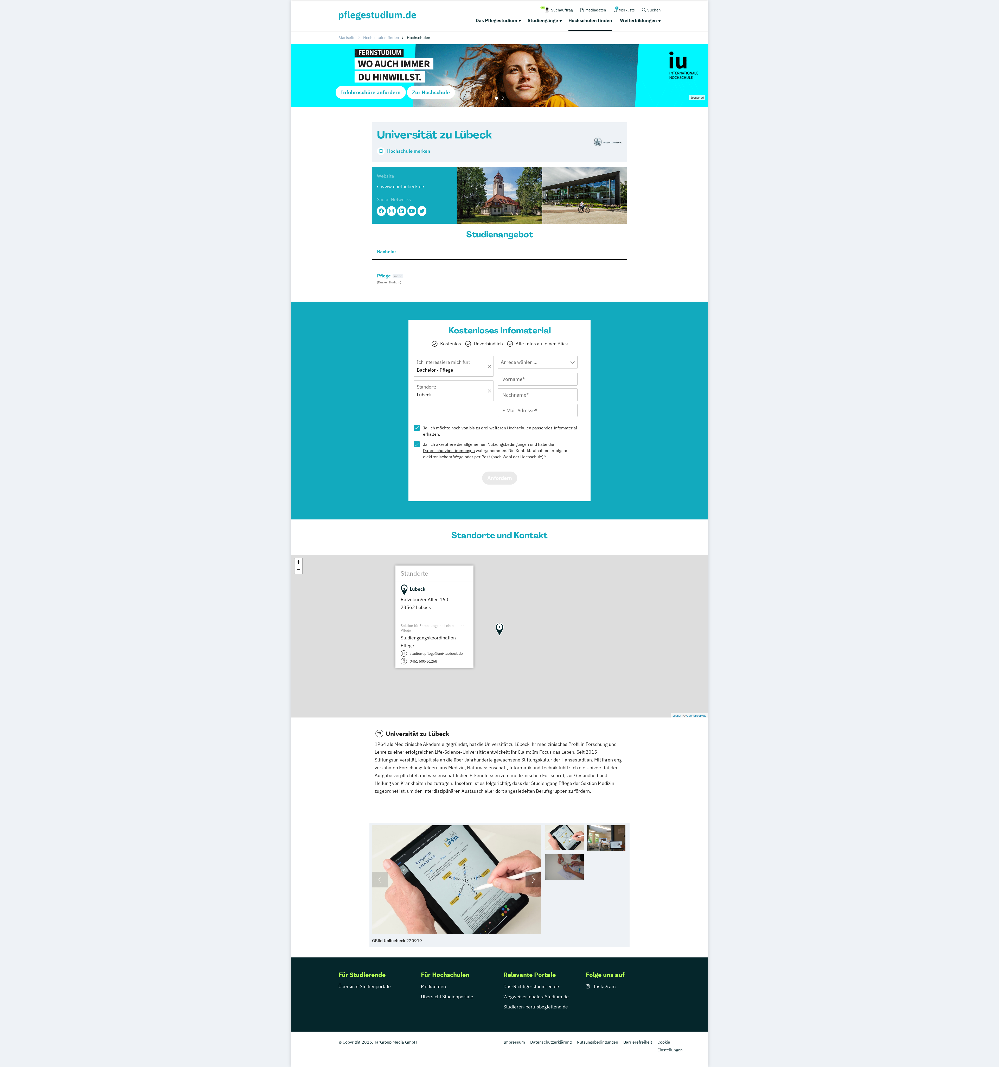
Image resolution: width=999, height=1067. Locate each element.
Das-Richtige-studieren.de (531, 986)
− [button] (298, 570)
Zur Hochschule (431, 92)
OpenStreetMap (696, 715)
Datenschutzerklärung (551, 1042)
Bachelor (386, 252)
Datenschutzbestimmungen (449, 450)
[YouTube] (411, 211)
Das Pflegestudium (496, 20)
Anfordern (499, 477)
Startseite (346, 37)
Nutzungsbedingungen (508, 444)
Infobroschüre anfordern (371, 92)
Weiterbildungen (638, 20)
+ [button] (298, 562)
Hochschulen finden (590, 20)
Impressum (514, 1042)
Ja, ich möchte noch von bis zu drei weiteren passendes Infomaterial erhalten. (500, 431)
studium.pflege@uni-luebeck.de (436, 653)
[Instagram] (391, 211)
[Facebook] (381, 211)
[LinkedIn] (401, 211)
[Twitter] (422, 211)
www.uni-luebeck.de (402, 186)
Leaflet (677, 715)
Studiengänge (543, 20)
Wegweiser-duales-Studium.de (536, 997)
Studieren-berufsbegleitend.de (535, 1007)
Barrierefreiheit (637, 1042)
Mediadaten (433, 986)
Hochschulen (519, 427)
